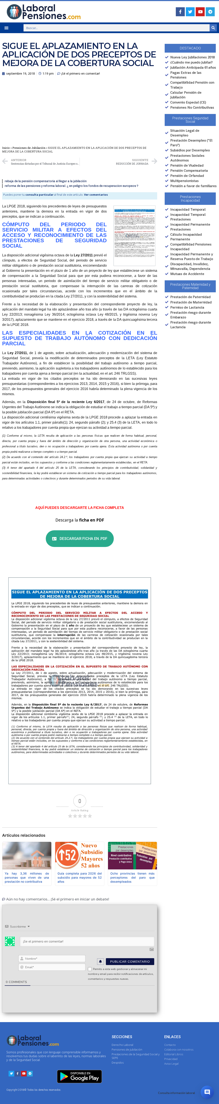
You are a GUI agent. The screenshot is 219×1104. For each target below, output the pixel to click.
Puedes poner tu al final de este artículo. (55, 195)
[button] (6, 28)
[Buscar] (213, 27)
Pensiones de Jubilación (28, 148)
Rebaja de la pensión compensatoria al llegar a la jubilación (46, 181)
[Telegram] (210, 11)
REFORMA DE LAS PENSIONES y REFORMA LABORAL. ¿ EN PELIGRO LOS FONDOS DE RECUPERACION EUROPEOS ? (71, 186)
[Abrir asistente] (207, 1092)
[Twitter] (190, 11)
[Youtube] (200, 11)
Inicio (6, 148)
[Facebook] (180, 11)
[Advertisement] (79, 112)
